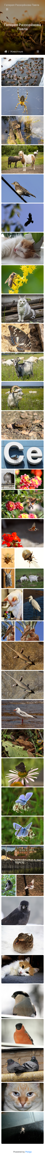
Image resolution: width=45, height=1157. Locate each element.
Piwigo (28, 1152)
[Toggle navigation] (7, 9)
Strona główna (5, 51)
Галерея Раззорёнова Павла (21, 4)
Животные (16, 51)
